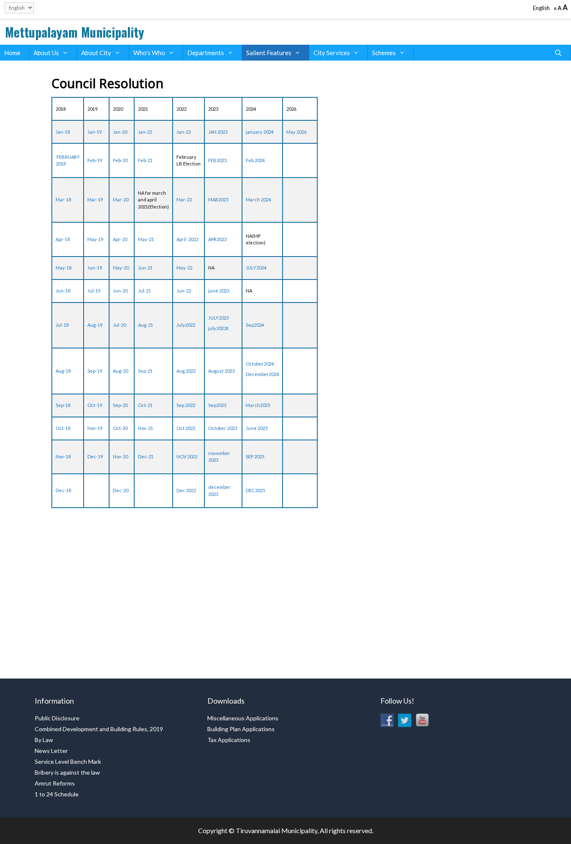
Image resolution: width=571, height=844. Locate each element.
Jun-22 (183, 290)
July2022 (185, 325)
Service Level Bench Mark (68, 761)
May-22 (184, 267)
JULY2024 (256, 267)
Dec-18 (63, 490)
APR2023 (217, 239)
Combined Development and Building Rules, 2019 (99, 728)
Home (12, 52)
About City (96, 52)
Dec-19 (95, 456)
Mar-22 (184, 199)
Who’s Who (149, 52)
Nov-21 (145, 428)
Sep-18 (63, 405)
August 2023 (221, 371)
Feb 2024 (255, 160)
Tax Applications (228, 739)
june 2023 (218, 290)
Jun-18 (63, 290)
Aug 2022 (186, 371)
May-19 (95, 239)
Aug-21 (145, 325)
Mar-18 (63, 199)
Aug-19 (94, 325)
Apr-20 (120, 239)
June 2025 (257, 428)
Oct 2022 (185, 428)
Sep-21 (145, 371)
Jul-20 (119, 325)
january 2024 (259, 132)
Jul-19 (93, 290)
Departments (205, 52)
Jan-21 (145, 132)
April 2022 (187, 239)
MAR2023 (218, 199)
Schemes (384, 52)
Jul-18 (62, 325)
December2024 (262, 374)
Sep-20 (120, 405)
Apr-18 (63, 239)
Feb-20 (120, 160)
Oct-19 (94, 405)
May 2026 (296, 132)
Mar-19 (95, 199)
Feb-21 (145, 160)
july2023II (218, 328)
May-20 (121, 267)
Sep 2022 (185, 405)
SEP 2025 (255, 456)
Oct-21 (145, 405)
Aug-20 (120, 371)
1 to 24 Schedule (57, 794)
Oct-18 (63, 428)
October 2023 (222, 428)
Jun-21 (145, 267)
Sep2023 (217, 405)
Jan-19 (94, 132)
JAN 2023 (217, 132)
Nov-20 (120, 456)
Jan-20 (120, 132)
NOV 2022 (186, 456)
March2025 (258, 405)
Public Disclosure (57, 718)
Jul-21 (144, 290)
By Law (44, 739)
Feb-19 (94, 160)
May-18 (63, 267)
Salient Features (268, 52)
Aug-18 (63, 371)
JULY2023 (218, 317)
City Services (332, 52)
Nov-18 (63, 456)
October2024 (260, 363)
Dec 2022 (186, 490)
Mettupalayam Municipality (74, 32)
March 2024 (258, 199)
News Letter (51, 750)
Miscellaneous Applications (242, 718)
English (541, 8)
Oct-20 (120, 428)
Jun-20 (120, 290)
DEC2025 (255, 490)
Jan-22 (183, 132)
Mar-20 (120, 199)
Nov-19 (94, 428)
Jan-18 (63, 132)
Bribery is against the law (67, 772)
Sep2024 (255, 325)
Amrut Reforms (55, 783)
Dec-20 (120, 490)
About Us (46, 52)
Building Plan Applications (241, 728)
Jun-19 (94, 267)
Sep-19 (94, 371)
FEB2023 (217, 160)
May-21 (146, 239)
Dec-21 (145, 456)
